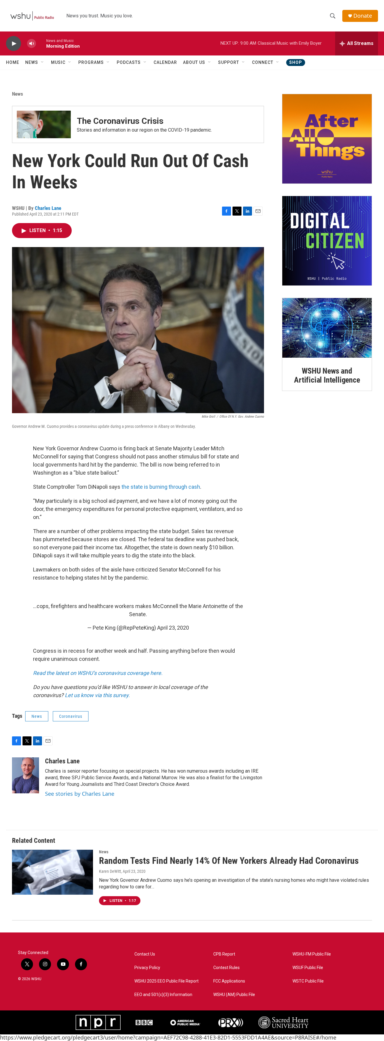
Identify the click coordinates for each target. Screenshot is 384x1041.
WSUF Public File (307, 967)
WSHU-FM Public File (311, 954)
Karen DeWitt (110, 871)
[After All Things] (327, 138)
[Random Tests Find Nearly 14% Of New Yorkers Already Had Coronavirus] (52, 872)
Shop (295, 62)
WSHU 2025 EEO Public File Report (166, 981)
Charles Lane (48, 208)
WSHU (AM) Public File (234, 994)
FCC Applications (229, 981)
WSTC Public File (308, 981)
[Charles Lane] (25, 775)
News (31, 62)
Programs (91, 62)
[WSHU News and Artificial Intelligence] (327, 328)
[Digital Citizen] (327, 240)
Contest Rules (226, 967)
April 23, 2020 (173, 628)
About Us (194, 62)
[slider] (41, 43)
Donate (362, 16)
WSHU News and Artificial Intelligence (327, 375)
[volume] (31, 43)
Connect (262, 62)
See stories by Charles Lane (79, 793)
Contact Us (144, 954)
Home (12, 62)
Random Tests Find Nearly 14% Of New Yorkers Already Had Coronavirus (229, 860)
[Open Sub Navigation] (42, 62)
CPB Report (224, 954)
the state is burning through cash (161, 487)
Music (58, 62)
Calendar (165, 62)
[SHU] (283, 1022)
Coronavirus (70, 716)
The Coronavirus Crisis (120, 121)
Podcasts (129, 62)
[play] (13, 43)
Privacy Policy (147, 967)
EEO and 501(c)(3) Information (163, 994)
